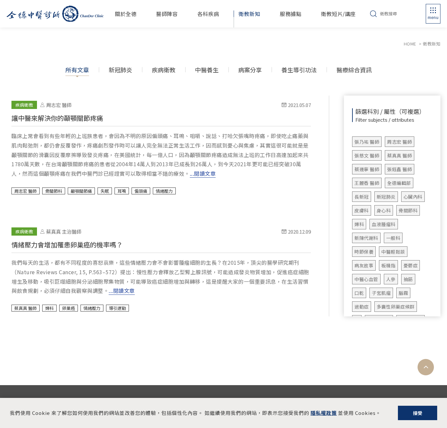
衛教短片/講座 (338, 14)
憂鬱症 (410, 265)
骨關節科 (408, 210)
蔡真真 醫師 (399, 155)
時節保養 (363, 251)
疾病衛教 (163, 69)
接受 (417, 413)
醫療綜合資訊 (354, 69)
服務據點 (290, 14)
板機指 (388, 265)
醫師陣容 (167, 14)
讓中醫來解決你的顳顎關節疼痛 (161, 139)
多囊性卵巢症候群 (396, 306)
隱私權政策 (324, 412)
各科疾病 (208, 14)
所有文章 (77, 69)
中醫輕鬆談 (393, 251)
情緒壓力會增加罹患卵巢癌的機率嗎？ (161, 261)
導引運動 (117, 308)
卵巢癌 (68, 308)
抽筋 (408, 279)
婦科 (359, 224)
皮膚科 (361, 210)
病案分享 (250, 69)
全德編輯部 (399, 183)
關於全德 (125, 14)
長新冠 (361, 196)
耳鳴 (121, 191)
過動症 (361, 306)
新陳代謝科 (366, 238)
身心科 (384, 210)
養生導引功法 (299, 69)
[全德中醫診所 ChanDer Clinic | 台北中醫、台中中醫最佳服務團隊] (55, 14)
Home (410, 44)
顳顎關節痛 (81, 191)
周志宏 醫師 (399, 141)
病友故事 (363, 265)
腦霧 (403, 293)
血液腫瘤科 (384, 224)
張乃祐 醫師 (366, 141)
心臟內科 (412, 196)
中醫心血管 (366, 279)
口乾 (359, 293)
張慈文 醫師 (366, 155)
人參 (391, 279)
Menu (433, 17)
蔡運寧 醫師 (366, 169)
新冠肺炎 (120, 69)
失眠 (104, 191)
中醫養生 (207, 69)
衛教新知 (249, 14)
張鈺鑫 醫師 (399, 169)
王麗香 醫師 (366, 183)
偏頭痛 (140, 191)
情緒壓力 (164, 191)
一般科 (393, 238)
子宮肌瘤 (381, 293)
